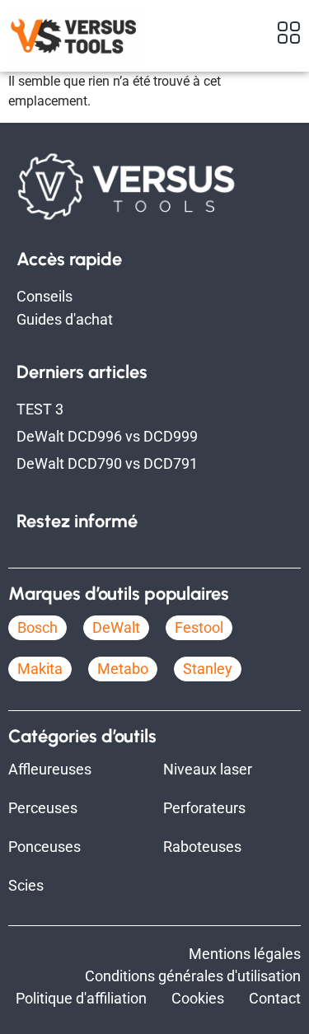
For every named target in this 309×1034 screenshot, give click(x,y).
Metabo (122, 668)
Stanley (207, 668)
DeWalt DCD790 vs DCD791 (107, 463)
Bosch (37, 627)
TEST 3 (39, 409)
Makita (40, 668)
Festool (199, 627)
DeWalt (116, 627)
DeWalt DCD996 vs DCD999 (107, 436)
